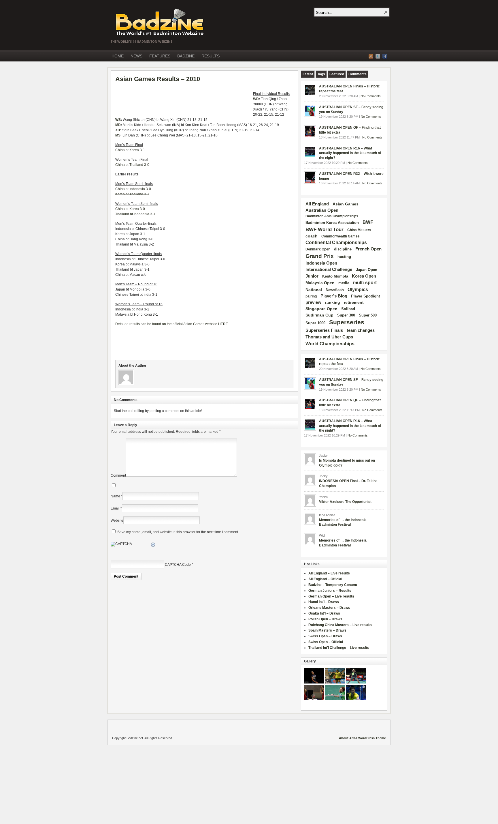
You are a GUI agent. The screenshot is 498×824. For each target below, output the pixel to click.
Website (117, 520)
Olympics (358, 289)
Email (115, 508)
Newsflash (335, 290)
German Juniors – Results (329, 591)
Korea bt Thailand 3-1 (132, 194)
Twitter (378, 56)
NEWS (136, 56)
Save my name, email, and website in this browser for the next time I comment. (178, 532)
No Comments (371, 96)
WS (118, 120)
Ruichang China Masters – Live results (340, 625)
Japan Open (366, 269)
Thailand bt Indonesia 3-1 (135, 214)
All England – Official (325, 579)
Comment (118, 475)
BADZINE (186, 56)
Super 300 (346, 315)
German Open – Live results (331, 596)
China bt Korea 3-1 (130, 150)
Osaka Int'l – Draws (324, 613)
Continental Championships (336, 242)
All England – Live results (329, 573)
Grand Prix (319, 256)
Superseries (346, 322)
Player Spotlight (365, 296)
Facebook (384, 56)
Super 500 (368, 315)
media (343, 283)
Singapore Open (321, 308)
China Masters (359, 230)
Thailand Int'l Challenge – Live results (338, 648)
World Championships (329, 343)
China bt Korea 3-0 (130, 209)
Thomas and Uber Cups (329, 336)
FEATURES (159, 56)
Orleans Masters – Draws (329, 608)
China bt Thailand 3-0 (132, 165)
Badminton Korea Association (332, 222)
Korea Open (364, 276)
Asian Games (346, 204)
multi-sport (365, 282)
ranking (332, 302)
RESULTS (210, 56)
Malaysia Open (320, 283)
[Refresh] (153, 546)
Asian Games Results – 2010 (157, 79)
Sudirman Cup (319, 315)
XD (117, 130)
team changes (361, 330)
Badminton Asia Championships (331, 216)
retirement (354, 302)
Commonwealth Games (340, 236)
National (313, 289)
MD (118, 125)
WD (256, 99)
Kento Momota (335, 276)
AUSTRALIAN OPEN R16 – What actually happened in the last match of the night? (350, 153)
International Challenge (328, 269)
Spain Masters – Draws (327, 630)
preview (313, 302)
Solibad (348, 309)
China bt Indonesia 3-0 (133, 189)
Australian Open (321, 210)
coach (311, 236)
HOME (118, 56)
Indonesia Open (321, 263)
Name (115, 496)
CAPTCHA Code (178, 565)
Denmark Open (317, 249)
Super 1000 (315, 323)
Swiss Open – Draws (325, 636)
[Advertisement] (182, 102)
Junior (311, 276)
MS (117, 135)
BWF (368, 222)
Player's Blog (333, 296)
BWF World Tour (324, 229)
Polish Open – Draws (325, 619)
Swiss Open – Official (325, 642)
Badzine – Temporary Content (332, 585)
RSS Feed (371, 56)
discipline (343, 249)
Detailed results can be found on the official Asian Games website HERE (171, 324)
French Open (368, 249)
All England (317, 203)
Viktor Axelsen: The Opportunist (345, 502)
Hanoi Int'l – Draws (323, 602)
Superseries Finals (324, 330)
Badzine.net (160, 22)
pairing (311, 296)
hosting (344, 257)
